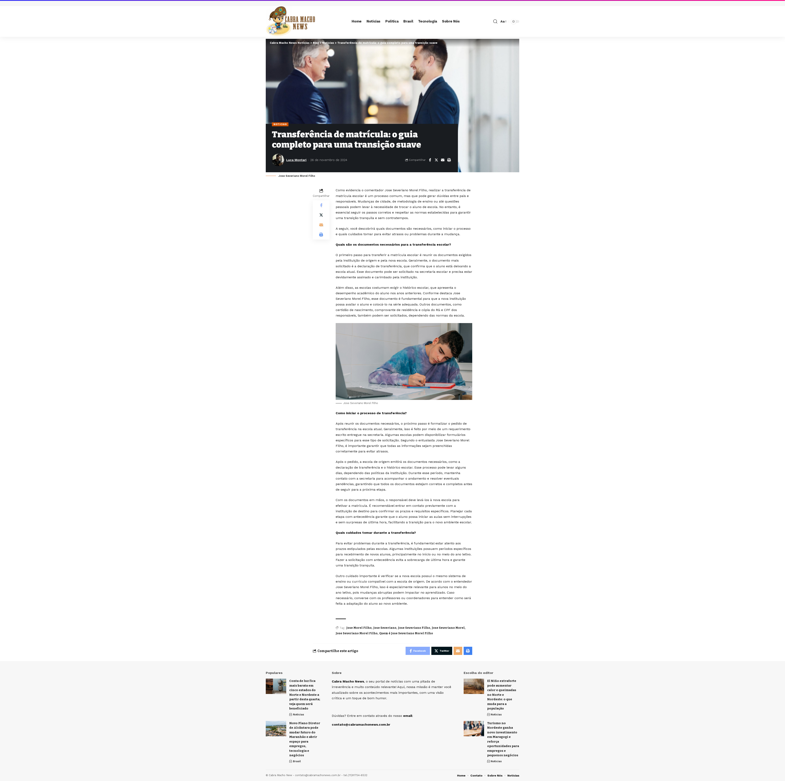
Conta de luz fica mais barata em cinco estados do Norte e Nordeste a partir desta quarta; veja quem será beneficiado (304, 694)
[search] (495, 21)
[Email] (442, 160)
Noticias (280, 124)
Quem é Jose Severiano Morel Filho (406, 633)
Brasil (297, 761)
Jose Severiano (384, 628)
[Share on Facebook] (430, 160)
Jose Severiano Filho (414, 628)
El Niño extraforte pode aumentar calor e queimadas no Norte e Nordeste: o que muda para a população (501, 694)
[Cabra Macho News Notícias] (290, 21)
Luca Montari (296, 160)
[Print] (449, 160)
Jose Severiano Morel (448, 628)
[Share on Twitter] (436, 160)
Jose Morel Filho (359, 628)
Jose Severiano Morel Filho (357, 633)
